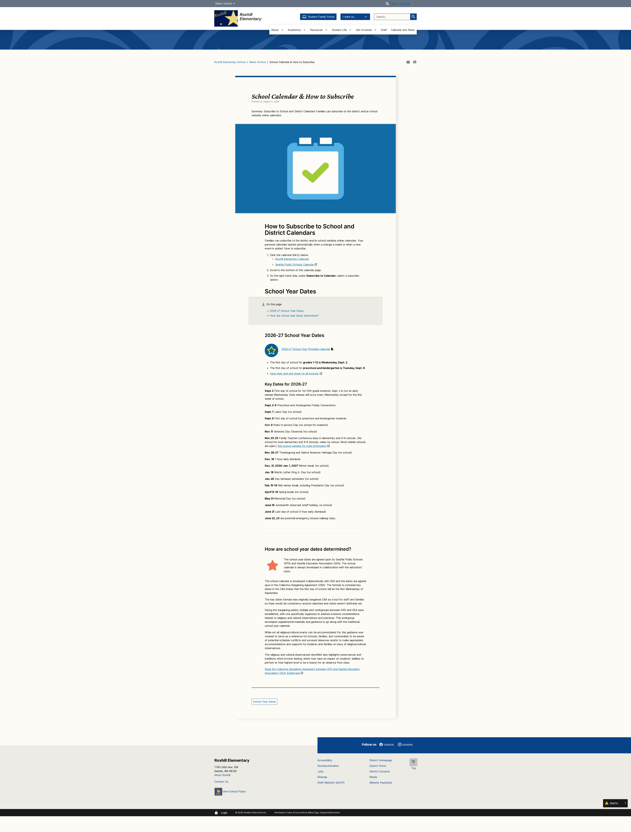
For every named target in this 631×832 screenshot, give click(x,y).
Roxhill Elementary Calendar (292, 259)
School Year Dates (264, 701)
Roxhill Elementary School (230, 62)
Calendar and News (403, 30)
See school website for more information (302, 446)
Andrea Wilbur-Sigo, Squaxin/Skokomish (319, 812)
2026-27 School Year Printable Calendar (305, 349)
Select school (223, 3)
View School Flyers (234, 791)
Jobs (320, 771)
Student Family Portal (321, 16)
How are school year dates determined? (294, 315)
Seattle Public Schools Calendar (294, 264)
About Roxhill (222, 775)
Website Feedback (380, 782)
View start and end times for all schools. (294, 373)
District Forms (377, 765)
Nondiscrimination (328, 765)
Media (373, 777)
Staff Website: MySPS (331, 782)
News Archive (257, 62)
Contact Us (221, 781)
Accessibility (324, 760)
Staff (384, 30)
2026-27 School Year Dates (287, 310)
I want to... (349, 16)
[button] (234, 3)
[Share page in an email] (408, 62)
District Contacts (379, 771)
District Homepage (380, 760)
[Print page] (415, 62)
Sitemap (322, 777)
